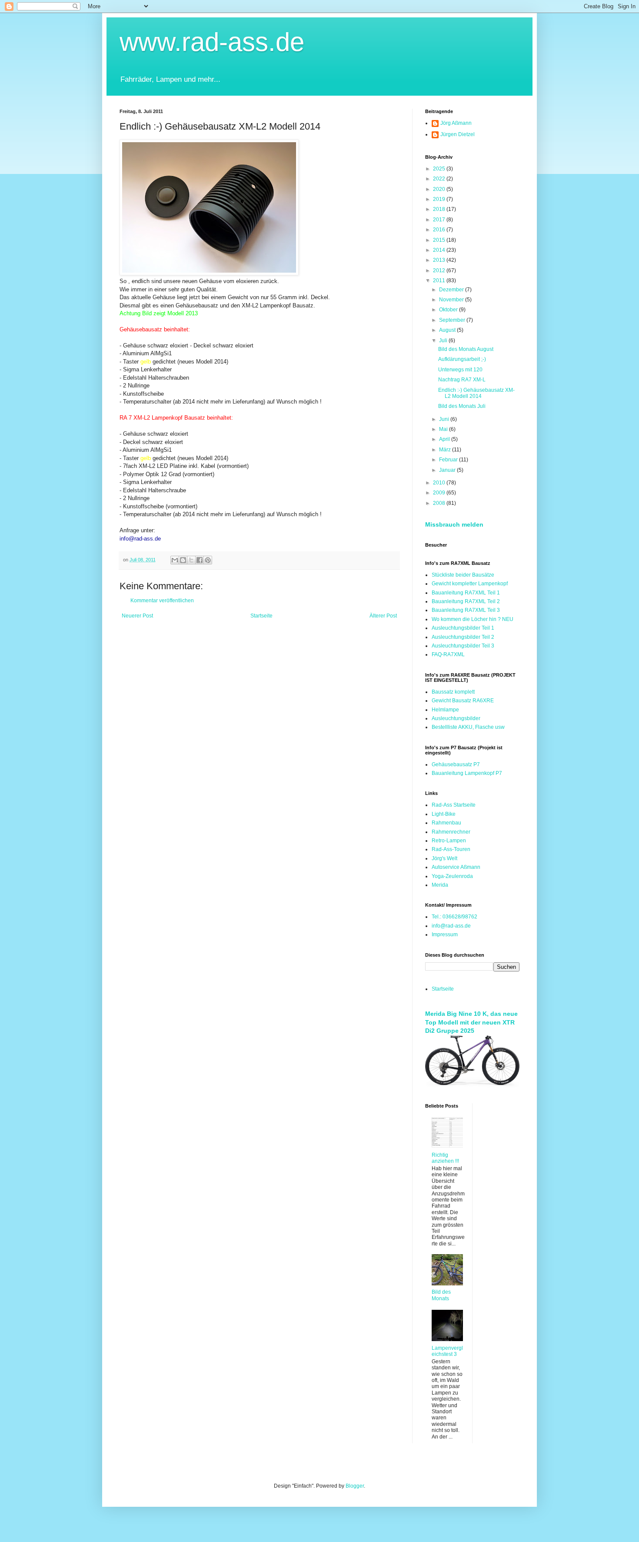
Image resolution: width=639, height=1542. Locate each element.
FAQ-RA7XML (448, 654)
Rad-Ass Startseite (454, 805)
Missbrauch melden (454, 524)
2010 (439, 483)
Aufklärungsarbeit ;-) (462, 359)
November (452, 300)
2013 (439, 260)
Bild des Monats (441, 1295)
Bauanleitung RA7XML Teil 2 (466, 601)
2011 (439, 280)
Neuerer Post (137, 616)
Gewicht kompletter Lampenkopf (470, 584)
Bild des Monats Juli (462, 406)
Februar (449, 460)
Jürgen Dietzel (457, 134)
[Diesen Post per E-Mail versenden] (174, 560)
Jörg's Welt (444, 858)
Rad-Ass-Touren (451, 849)
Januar (448, 470)
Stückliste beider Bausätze (463, 575)
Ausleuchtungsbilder (456, 718)
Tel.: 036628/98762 (454, 917)
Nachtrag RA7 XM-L (462, 380)
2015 (439, 240)
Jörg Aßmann (456, 123)
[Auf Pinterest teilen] (207, 560)
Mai (444, 429)
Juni (444, 419)
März (445, 450)
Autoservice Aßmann (456, 867)
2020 (439, 189)
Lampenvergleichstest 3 (447, 1351)
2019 (439, 199)
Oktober (449, 310)
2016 (439, 230)
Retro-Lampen (449, 841)
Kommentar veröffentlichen (162, 600)
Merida (440, 885)
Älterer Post (383, 616)
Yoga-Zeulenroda (452, 876)
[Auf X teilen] (191, 560)
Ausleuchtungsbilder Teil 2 (463, 637)
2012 (439, 270)
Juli (444, 340)
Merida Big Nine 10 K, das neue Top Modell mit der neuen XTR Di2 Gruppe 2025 (471, 1022)
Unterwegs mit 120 (460, 370)
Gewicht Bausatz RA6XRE (463, 701)
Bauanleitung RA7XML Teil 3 (466, 610)
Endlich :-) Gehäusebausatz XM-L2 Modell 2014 (476, 393)
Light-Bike (444, 814)
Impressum (445, 934)
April (445, 439)
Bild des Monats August (465, 349)
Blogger (355, 1486)
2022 (439, 179)
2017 (439, 220)
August (448, 330)
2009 (439, 493)
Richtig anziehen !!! (445, 1158)
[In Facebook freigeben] (199, 560)
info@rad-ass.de (451, 926)
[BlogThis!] (183, 560)
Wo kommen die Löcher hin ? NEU (472, 619)
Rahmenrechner (451, 832)
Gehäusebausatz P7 (456, 764)
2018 (439, 209)
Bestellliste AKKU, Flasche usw (468, 727)
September (452, 320)
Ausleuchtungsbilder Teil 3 (463, 646)
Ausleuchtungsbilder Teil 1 (463, 628)
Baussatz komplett (453, 692)
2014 (439, 250)
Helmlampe (445, 710)
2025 (439, 169)
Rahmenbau (446, 823)
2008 (439, 503)
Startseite (261, 616)
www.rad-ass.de (212, 42)
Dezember (452, 290)
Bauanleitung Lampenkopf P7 (467, 773)
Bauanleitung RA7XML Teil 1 (466, 593)
